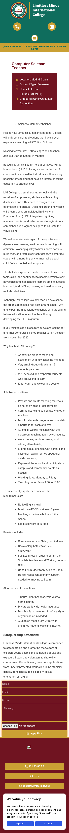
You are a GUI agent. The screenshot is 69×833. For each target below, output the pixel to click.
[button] (34, 38)
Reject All (20, 823)
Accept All (48, 823)
